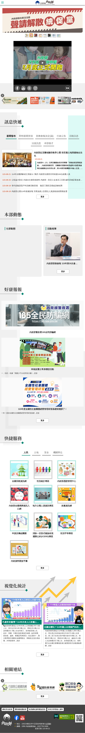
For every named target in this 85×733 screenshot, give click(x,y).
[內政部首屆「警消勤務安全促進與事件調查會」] (42, 20)
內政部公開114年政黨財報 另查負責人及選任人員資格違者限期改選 (34, 191)
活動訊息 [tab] (73, 136)
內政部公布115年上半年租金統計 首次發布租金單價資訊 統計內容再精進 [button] (26, 35)
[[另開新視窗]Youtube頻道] (23, 88)
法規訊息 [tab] (36, 143)
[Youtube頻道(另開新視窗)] (22, 718)
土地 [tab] (36, 452)
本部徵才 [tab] (48, 143)
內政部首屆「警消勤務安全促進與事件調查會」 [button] (35, 35)
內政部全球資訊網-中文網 (45, 2)
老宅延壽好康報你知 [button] (40, 35)
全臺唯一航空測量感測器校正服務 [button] (53, 35)
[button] (42, 63)
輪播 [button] (79, 11)
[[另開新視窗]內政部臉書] (17, 88)
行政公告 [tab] (61, 136)
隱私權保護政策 (20, 709)
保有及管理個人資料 (55, 709)
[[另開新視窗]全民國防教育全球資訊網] (70, 687)
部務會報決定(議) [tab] (44, 136)
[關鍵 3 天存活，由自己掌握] (70, 100)
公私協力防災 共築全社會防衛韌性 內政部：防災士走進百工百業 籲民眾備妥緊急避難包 (42, 180)
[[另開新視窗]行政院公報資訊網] (42, 687)
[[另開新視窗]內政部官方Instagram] (35, 88)
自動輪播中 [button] (2, 95)
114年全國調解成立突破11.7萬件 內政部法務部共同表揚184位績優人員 (36, 174)
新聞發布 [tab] (11, 136)
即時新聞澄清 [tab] (26, 136)
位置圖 (48, 724)
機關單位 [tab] (57, 452)
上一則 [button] (3, 100)
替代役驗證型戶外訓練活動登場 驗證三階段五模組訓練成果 (32, 186)
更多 (67, 88)
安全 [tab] (46, 452)
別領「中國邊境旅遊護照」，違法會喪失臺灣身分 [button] (49, 35)
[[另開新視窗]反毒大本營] (15, 687)
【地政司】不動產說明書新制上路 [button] (44, 35)
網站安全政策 (7, 709)
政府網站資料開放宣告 (37, 709)
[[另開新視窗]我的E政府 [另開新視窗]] (56, 716)
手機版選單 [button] (2, 2)
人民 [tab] (26, 452)
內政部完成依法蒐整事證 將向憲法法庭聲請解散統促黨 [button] (31, 35)
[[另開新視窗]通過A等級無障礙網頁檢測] (67, 717)
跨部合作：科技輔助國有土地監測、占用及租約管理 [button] (58, 35)
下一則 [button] (81, 100)
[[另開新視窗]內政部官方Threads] (29, 88)
